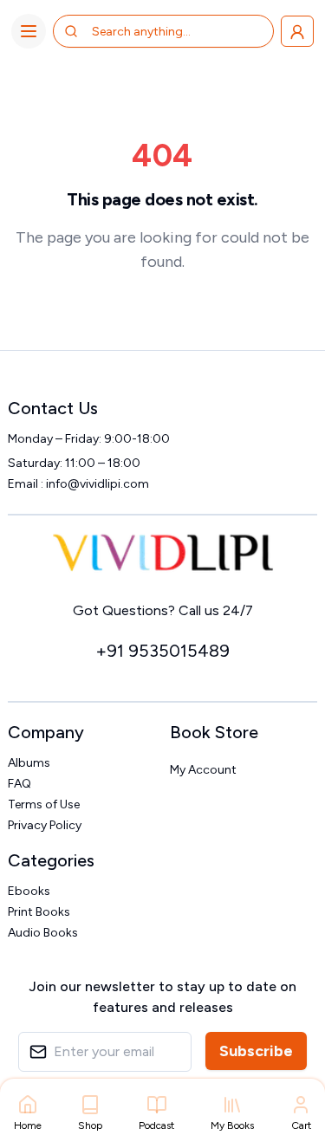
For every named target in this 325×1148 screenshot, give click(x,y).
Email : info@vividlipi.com (78, 484)
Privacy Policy (44, 825)
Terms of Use (44, 804)
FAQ (19, 783)
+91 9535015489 (162, 650)
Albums (29, 763)
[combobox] (161, 31)
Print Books (39, 912)
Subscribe (256, 1050)
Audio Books (43, 932)
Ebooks (29, 891)
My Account (203, 769)
